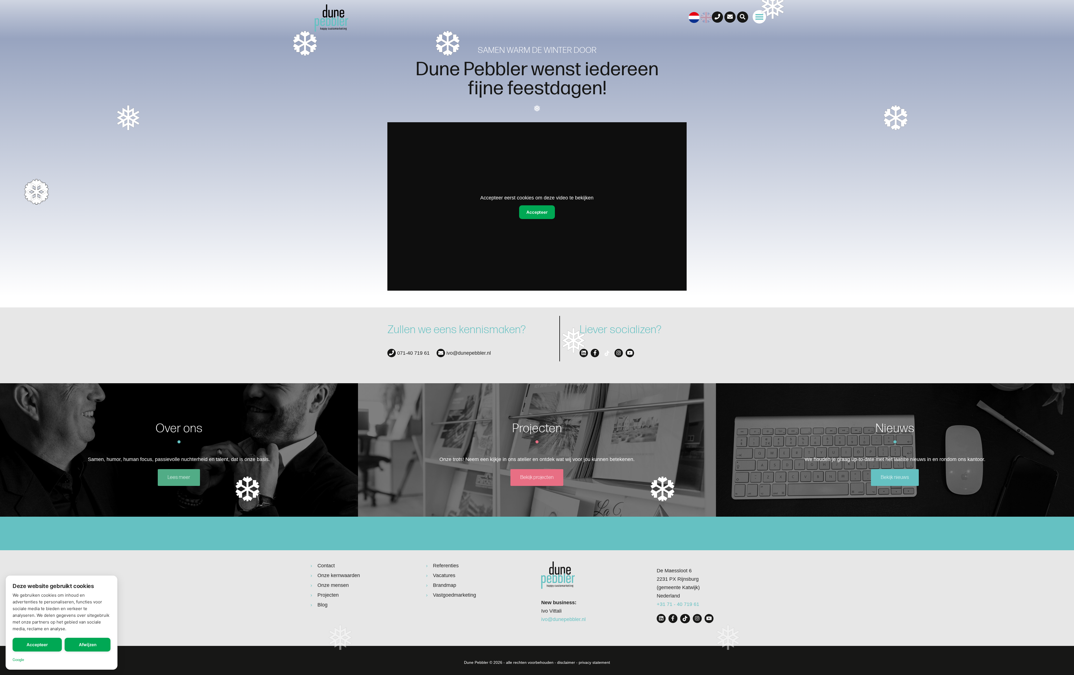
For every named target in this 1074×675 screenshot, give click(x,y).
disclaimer (566, 662)
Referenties (446, 565)
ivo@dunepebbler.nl (468, 353)
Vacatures (444, 575)
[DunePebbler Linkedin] (584, 353)
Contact (326, 565)
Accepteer (37, 644)
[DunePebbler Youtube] (630, 353)
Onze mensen (333, 585)
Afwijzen (87, 644)
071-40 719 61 (413, 353)
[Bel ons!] (717, 17)
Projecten (328, 595)
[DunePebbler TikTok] (607, 353)
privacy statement (594, 662)
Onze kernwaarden (338, 575)
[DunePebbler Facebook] (595, 353)
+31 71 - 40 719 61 (678, 604)
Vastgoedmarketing (454, 595)
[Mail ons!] (730, 17)
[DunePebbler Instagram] (618, 353)
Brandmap (444, 585)
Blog (322, 605)
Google (18, 660)
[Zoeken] (742, 17)
